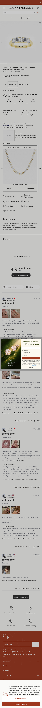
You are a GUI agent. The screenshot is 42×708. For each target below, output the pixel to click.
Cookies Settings (21, 698)
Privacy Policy (21, 694)
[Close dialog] (40, 339)
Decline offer (31, 367)
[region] (21, 694)
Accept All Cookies (21, 704)
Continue (31, 358)
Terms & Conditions (32, 694)
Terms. (35, 365)
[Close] (39, 683)
